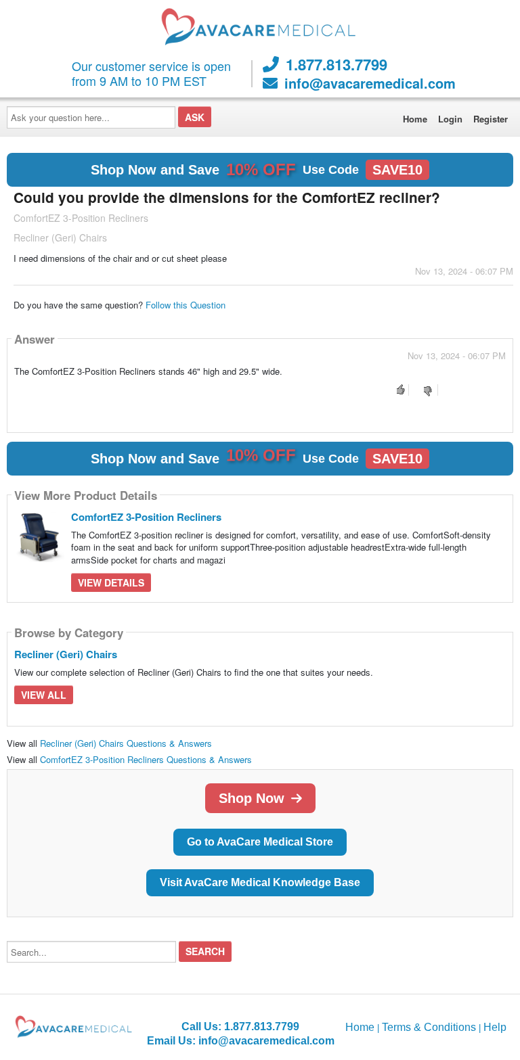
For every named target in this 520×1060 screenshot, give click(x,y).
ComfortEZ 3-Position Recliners (146, 516)
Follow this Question (185, 304)
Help (494, 1027)
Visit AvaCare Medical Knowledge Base (260, 882)
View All (43, 694)
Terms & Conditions (429, 1027)
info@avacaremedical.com (370, 83)
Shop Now (251, 798)
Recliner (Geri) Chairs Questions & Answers (126, 743)
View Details (111, 582)
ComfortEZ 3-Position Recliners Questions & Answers (146, 759)
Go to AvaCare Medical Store (260, 842)
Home (415, 118)
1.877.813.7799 (336, 64)
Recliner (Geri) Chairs (65, 654)
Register (490, 118)
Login (450, 118)
